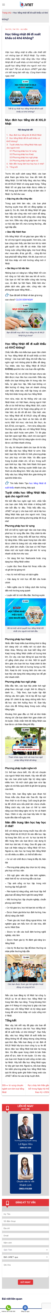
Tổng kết (12, 167)
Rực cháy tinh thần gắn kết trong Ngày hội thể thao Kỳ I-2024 (38, 1088)
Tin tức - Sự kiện (20, 29)
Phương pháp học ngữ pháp (24, 157)
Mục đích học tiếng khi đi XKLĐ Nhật (24, 135)
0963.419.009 (25, 1188)
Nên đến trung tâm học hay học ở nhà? (25, 164)
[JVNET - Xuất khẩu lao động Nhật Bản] (26, 4)
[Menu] (3, 4)
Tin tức (8, 29)
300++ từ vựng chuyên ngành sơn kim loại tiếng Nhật (13, 1088)
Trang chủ (6, 12)
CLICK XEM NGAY (24, 299)
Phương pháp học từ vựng (23, 151)
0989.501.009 (25, 1148)
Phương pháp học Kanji (21, 154)
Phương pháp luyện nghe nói (24, 160)
